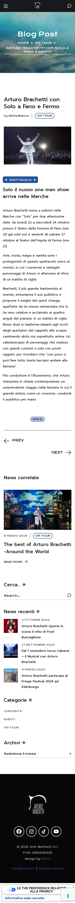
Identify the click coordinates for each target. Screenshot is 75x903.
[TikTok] (44, 831)
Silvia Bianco (19, 115)
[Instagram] (31, 831)
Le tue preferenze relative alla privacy (41, 889)
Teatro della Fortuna (33, 228)
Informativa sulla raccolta (24, 898)
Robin (46, 858)
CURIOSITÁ (13, 711)
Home (23, 43)
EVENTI (9, 719)
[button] (69, 6)
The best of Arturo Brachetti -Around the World (37, 548)
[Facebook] (19, 831)
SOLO (37, 419)
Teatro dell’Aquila (33, 240)
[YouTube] (56, 831)
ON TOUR (43, 43)
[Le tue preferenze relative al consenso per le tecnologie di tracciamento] (68, 896)
